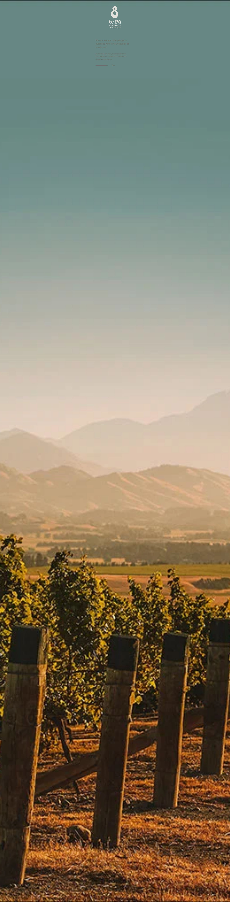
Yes (113, 65)
